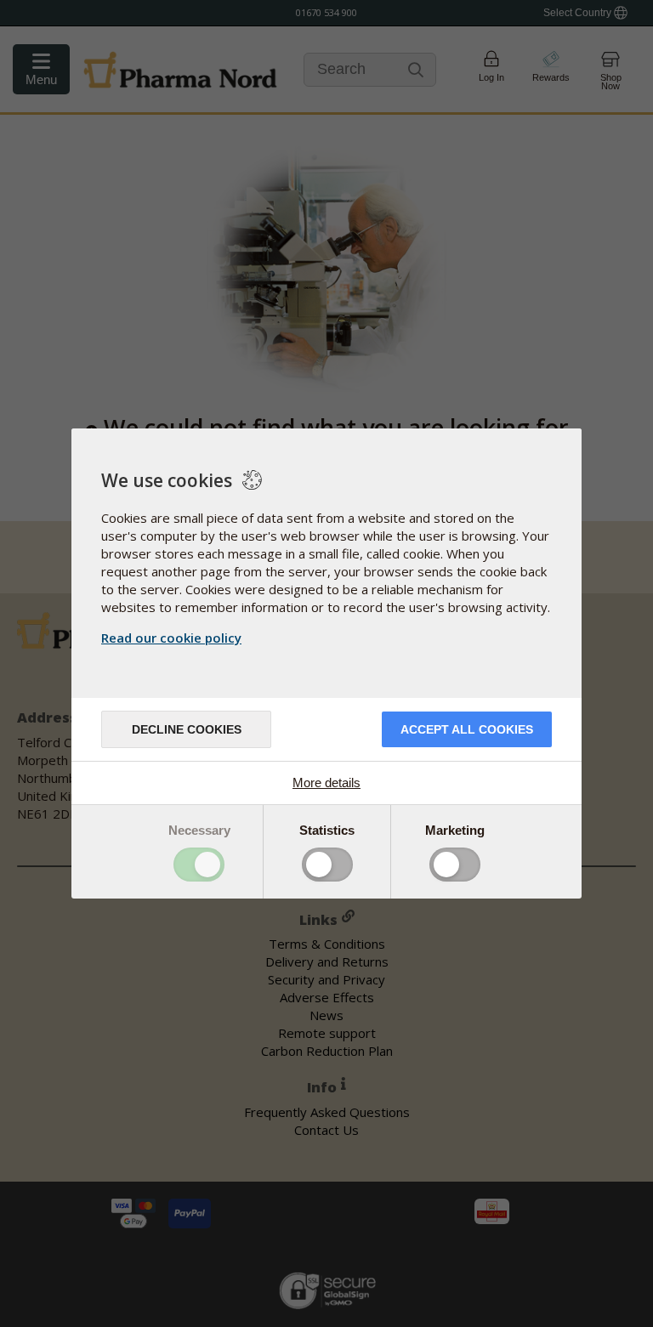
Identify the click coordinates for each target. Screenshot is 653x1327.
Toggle (198, 865)
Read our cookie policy (171, 637)
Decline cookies (186, 729)
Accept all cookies (466, 729)
